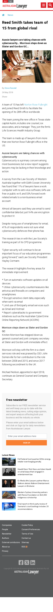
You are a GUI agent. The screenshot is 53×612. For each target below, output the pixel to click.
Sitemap (25, 542)
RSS (24, 547)
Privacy (5, 551)
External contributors (11, 542)
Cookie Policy (27, 525)
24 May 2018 (7, 92)
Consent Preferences (31, 529)
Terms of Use (27, 534)
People (5, 529)
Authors (5, 538)
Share (4, 97)
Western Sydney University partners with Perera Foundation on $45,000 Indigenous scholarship (33, 495)
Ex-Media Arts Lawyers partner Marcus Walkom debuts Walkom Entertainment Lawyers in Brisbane (33, 483)
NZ (10, 1)
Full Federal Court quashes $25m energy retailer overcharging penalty (34, 460)
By (9, 88)
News (10, 15)
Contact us (26, 538)
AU (5, 1)
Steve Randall (10, 88)
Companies (7, 525)
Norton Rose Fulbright (35, 104)
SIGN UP (26, 442)
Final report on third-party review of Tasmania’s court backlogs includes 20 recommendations (33, 506)
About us (6, 547)
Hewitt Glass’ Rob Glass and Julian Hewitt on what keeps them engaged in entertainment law (34, 472)
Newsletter (6, 534)
